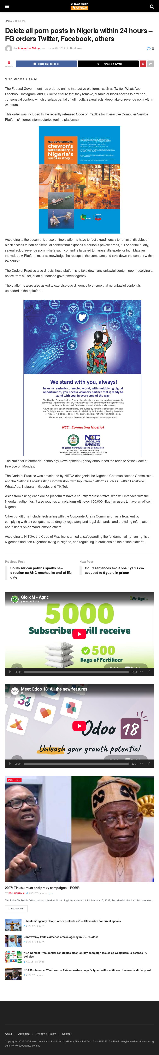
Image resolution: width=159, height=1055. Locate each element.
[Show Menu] (7, 6)
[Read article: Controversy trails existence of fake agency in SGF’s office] (13, 941)
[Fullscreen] (149, 672)
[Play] (10, 672)
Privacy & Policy (46, 1034)
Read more (18, 908)
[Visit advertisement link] (79, 180)
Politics (14, 779)
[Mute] (141, 672)
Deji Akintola (16, 893)
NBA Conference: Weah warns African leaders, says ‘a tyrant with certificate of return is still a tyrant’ (88, 970)
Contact (66, 1034)
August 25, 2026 (37, 893)
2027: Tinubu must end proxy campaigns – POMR (42, 887)
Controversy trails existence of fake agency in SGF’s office (61, 937)
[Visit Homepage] (79, 6)
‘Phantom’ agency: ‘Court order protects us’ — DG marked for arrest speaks (72, 921)
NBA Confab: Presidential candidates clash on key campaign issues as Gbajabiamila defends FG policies (85, 954)
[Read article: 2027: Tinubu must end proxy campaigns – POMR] (79, 829)
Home (8, 21)
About (8, 1034)
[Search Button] (152, 6)
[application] (79, 634)
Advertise (24, 1034)
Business (20, 21)
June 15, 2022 (56, 48)
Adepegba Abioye (29, 48)
